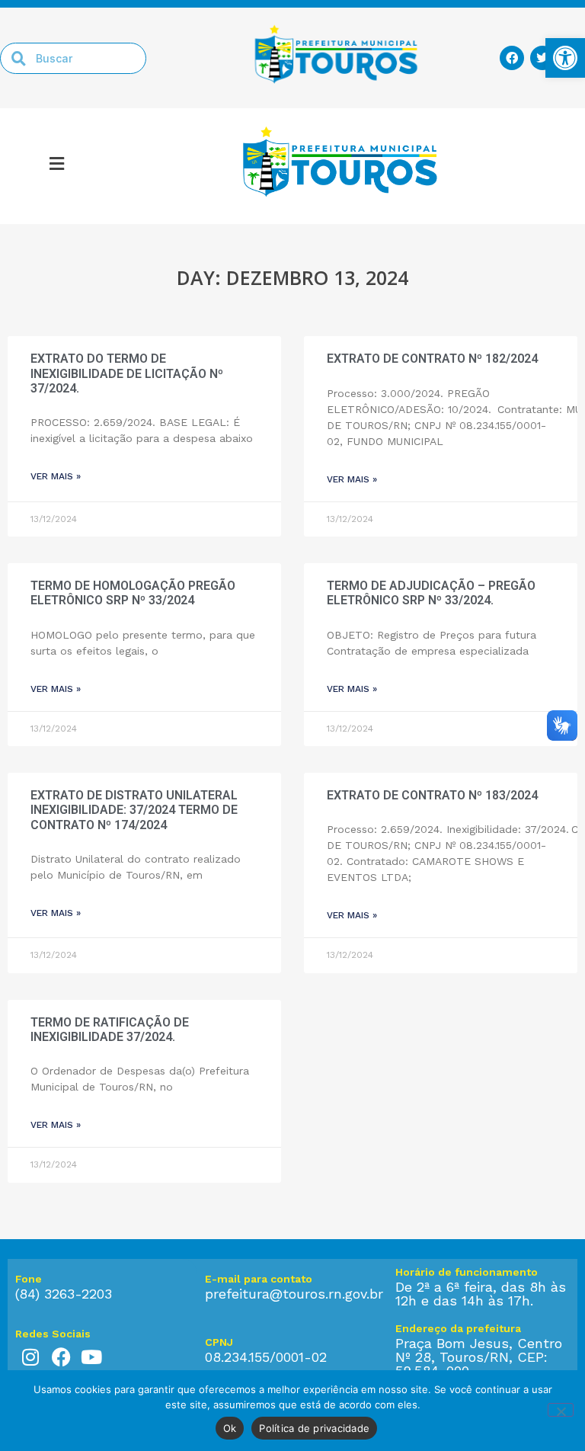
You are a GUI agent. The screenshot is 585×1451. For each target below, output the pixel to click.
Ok (230, 1428)
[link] (565, 58)
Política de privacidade (314, 1428)
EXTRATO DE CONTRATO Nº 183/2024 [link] (432, 795)
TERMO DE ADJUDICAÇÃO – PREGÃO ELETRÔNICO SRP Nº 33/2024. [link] (431, 592)
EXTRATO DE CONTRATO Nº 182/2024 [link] (432, 358)
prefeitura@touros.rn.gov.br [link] (294, 1294)
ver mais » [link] (55, 476)
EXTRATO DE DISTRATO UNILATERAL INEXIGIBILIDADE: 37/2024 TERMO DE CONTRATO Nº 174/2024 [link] (134, 809)
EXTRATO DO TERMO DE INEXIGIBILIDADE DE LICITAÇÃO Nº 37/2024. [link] (126, 373)
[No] (561, 1410)
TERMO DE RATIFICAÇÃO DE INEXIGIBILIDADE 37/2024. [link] (109, 1029)
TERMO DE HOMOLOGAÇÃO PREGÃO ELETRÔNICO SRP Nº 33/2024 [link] (132, 592)
